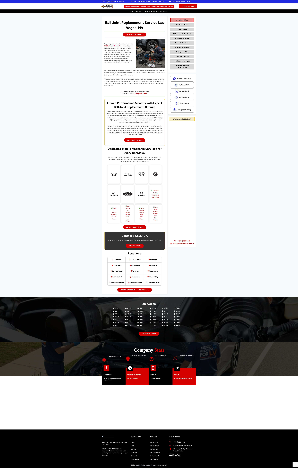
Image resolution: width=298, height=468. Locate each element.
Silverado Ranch (135, 283)
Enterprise (117, 265)
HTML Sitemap (135, 459)
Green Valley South (117, 282)
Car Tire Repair (154, 459)
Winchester (153, 271)
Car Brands (134, 452)
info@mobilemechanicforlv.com (181, 1)
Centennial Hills (153, 283)
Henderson (135, 265)
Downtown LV (117, 277)
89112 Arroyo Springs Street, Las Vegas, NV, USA (148, 1)
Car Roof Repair (154, 456)
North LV (153, 265)
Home (132, 11)
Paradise (153, 260)
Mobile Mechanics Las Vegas (145, 465)
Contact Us (134, 456)
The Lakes (135, 277)
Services (133, 449)
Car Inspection (154, 442)
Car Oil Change (154, 445)
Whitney (135, 271)
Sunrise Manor (117, 271)
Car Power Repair (155, 452)
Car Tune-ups (154, 449)
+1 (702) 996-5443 (188, 6)
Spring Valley (136, 260)
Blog (132, 445)
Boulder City (153, 277)
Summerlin (118, 260)
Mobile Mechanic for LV (112, 46)
